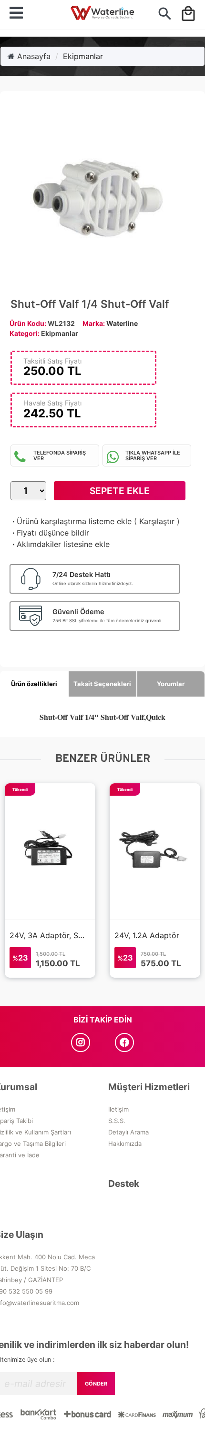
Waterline (122, 323)
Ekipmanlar (83, 56)
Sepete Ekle (120, 490)
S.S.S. (116, 1120)
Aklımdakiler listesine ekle (60, 544)
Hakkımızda (125, 1143)
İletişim (118, 1109)
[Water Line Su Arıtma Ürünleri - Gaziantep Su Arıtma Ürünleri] (102, 14)
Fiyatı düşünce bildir (49, 532)
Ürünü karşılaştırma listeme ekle (71, 521)
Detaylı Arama (128, 1132)
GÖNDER (96, 1383)
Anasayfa (33, 56)
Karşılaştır (156, 521)
